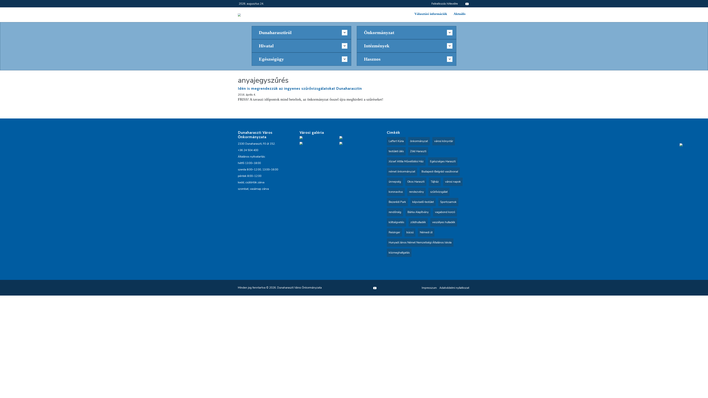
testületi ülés (396, 151)
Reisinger (394, 232)
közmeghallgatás (399, 252)
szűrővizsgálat (439, 192)
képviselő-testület (423, 202)
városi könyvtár (443, 141)
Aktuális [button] (460, 14)
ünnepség (395, 182)
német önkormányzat (402, 171)
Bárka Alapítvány (418, 212)
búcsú (410, 232)
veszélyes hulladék (443, 222)
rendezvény (416, 192)
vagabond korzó (445, 212)
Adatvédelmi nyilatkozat (454, 288)
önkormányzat (419, 141)
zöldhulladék (418, 222)
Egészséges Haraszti (443, 161)
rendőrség (395, 212)
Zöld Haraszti (418, 151)
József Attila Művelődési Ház (406, 161)
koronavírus (396, 192)
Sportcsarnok (448, 202)
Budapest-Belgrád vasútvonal (439, 171)
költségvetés (396, 222)
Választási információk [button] (430, 14)
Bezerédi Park (397, 202)
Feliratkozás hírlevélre (444, 4)
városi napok (453, 182)
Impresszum (429, 288)
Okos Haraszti (415, 182)
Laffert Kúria (396, 141)
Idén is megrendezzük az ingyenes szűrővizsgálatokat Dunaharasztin (300, 88)
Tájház (435, 182)
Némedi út (426, 232)
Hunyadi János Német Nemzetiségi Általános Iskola (420, 242)
